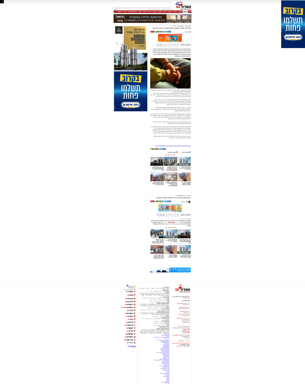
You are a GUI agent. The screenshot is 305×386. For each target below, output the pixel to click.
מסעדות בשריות (166, 278)
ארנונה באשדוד (166, 342)
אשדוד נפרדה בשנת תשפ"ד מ (147, 298)
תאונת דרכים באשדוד (184, 203)
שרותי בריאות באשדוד (164, 338)
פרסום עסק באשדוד (165, 320)
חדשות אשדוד (180, 18)
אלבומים (167, 291)
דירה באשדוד (166, 351)
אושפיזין (167, 362)
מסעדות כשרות (149, 280)
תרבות (170, 11)
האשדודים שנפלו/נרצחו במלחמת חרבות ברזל (160, 299)
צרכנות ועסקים (165, 305)
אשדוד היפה (166, 294)
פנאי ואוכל (153, 315)
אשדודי (167, 365)
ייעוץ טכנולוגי (144, 314)
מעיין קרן (167, 360)
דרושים (155, 11)
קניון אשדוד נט (151, 318)
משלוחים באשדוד (165, 331)
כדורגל (150, 284)
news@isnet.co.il (186, 307)
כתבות (168, 286)
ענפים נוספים (166, 284)
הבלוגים (167, 300)
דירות (149, 11)
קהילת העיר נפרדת (161, 295)
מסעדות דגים (151, 278)
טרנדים (155, 308)
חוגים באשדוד (152, 283)
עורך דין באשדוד (166, 354)
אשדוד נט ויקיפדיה (165, 346)
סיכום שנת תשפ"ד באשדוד (163, 296)
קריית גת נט (166, 355)
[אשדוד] (181, 10)
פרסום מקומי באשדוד (165, 325)
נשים (168, 315)
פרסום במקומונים (165, 329)
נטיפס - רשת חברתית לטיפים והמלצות (161, 322)
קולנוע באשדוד (145, 283)
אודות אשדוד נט (132, 11)
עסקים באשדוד (144, 318)
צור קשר (120, 11)
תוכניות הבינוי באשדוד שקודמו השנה (146, 297)
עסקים (160, 11)
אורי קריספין (179, 303)
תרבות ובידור (166, 282)
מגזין (168, 286)
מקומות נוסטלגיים (165, 303)
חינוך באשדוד (159, 318)
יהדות (158, 315)
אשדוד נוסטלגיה (165, 302)
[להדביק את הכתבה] (156, 134)
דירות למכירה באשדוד (164, 333)
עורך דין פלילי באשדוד (164, 353)
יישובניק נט (166, 328)
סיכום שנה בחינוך (161, 289)
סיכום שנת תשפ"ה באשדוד (163, 313)
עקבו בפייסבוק (185, 137)
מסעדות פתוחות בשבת (150, 279)
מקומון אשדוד (166, 330)
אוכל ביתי (167, 279)
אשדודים (157, 273)
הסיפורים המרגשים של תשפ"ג (154, 288)
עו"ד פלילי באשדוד (165, 352)
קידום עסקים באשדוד (165, 326)
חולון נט (167, 356)
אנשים (148, 273)
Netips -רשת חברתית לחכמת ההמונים (161, 345)
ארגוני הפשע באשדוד (157, 276)
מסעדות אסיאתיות (160, 279)
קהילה (165, 11)
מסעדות (167, 277)
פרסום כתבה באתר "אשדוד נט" (163, 325)
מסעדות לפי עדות (156, 280)
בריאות (154, 294)
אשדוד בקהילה (165, 293)
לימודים (162, 306)
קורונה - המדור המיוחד (163, 311)
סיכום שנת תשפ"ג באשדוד (163, 288)
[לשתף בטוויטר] (165, 24)
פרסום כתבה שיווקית (165, 347)
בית (190, 11)
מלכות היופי (167, 367)
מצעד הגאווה (166, 359)
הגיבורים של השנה (165, 288)
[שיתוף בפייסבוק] (169, 24)
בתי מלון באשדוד (165, 327)
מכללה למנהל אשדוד (165, 366)
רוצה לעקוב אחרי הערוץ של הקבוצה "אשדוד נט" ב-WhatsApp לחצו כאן (173, 130)
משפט (140, 11)
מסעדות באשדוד (165, 332)
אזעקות (167, 364)
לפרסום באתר (150, 9)
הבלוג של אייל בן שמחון (164, 301)
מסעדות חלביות (158, 278)
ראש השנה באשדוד (160, 316)
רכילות (175, 11)
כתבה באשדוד (166, 349)
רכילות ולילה (166, 272)
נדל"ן (147, 276)
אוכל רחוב (162, 281)
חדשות (185, 11)
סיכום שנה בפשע (153, 289)
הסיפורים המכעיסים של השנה (162, 290)
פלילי (174, 18)
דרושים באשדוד (166, 340)
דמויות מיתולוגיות (157, 303)
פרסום (167, 357)
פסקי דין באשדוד (165, 310)
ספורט (180, 11)
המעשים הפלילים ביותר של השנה (155, 317)
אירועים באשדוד (166, 339)
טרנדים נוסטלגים (149, 303)
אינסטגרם (150, 292)
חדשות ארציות (166, 276)
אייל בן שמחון (166, 323)
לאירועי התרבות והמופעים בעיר (163, 283)
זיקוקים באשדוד (166, 361)
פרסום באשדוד (166, 346)
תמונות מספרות (158, 286)
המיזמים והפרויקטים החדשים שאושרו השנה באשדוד (158, 314)
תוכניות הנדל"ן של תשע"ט (150, 316)
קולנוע (145, 11)
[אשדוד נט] (181, 277)
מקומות (152, 273)
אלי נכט (167, 366)
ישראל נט (167, 321)
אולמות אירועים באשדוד (164, 350)
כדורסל (155, 284)
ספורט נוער (160, 284)
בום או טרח (163, 273)
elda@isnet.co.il (186, 300)
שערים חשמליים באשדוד (164, 344)
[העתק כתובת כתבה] (160, 24)
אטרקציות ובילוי (162, 308)
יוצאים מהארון (165, 274)
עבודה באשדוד (166, 348)
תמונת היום (156, 292)
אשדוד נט (188, 18)
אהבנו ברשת (163, 315)
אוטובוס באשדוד (143, 317)
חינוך (125, 11)
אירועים (167, 292)
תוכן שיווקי (167, 306)
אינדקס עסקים (147, 315)
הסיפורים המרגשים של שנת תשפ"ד (162, 298)
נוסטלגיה (151, 286)
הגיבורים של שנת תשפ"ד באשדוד (162, 297)
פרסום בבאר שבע (165, 336)
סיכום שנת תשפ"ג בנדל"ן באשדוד (147, 290)
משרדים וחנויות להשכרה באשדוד (162, 337)
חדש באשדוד (156, 306)
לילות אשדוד (162, 292)
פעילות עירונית (160, 294)
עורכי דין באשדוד (157, 310)
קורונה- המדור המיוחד (164, 312)
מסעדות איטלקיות (143, 278)
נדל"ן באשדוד (166, 319)
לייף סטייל (166, 307)
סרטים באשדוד (166, 318)
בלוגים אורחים (155, 301)
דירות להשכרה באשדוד (164, 334)
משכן (168, 363)
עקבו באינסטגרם (172, 137)
